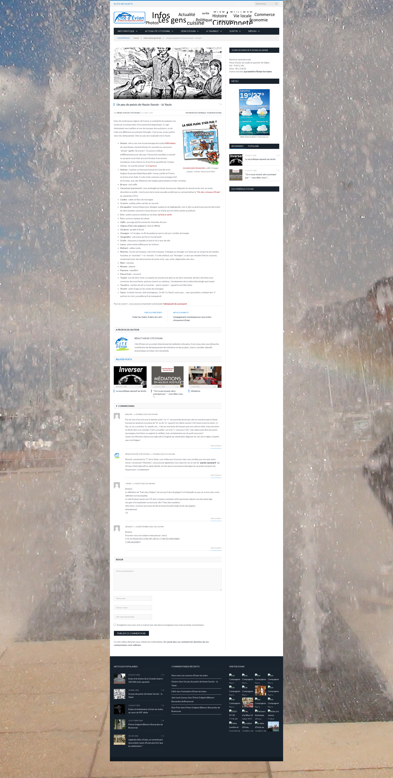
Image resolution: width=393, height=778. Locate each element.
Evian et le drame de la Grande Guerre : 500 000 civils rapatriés (145, 679)
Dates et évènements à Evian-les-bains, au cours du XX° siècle (145, 709)
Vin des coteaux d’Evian (207, 191)
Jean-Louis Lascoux (179, 696)
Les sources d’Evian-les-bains (195, 674)
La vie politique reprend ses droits (131, 389)
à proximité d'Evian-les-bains (258, 71)
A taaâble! (212, 31)
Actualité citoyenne (157, 31)
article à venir (165, 213)
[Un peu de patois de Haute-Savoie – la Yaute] (168, 74)
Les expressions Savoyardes (194, 168)
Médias (252, 31)
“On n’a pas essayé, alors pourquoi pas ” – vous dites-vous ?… (168, 392)
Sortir (234, 31)
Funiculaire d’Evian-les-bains (193, 690)
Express (152, 165)
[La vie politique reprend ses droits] (130, 375)
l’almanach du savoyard (174, 302)
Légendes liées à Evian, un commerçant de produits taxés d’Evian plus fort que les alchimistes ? (145, 741)
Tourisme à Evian (214, 113)
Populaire (253, 146)
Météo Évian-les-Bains (248, 137)
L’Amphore (195, 389)
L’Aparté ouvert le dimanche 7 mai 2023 (159, 3)
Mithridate (170, 143)
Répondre (216, 444)
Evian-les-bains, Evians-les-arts (147, 315)
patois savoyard (208, 461)
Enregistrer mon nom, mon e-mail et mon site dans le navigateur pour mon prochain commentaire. (160, 623)
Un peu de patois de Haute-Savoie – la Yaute (145, 694)
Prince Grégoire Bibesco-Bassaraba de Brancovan (145, 724)
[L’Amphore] (205, 375)
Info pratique (126, 31)
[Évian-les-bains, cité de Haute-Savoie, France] (196, 17)
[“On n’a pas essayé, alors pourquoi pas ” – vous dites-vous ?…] (167, 375)
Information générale (196, 113)
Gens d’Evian (188, 31)
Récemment (238, 146)
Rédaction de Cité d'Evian (128, 113)
